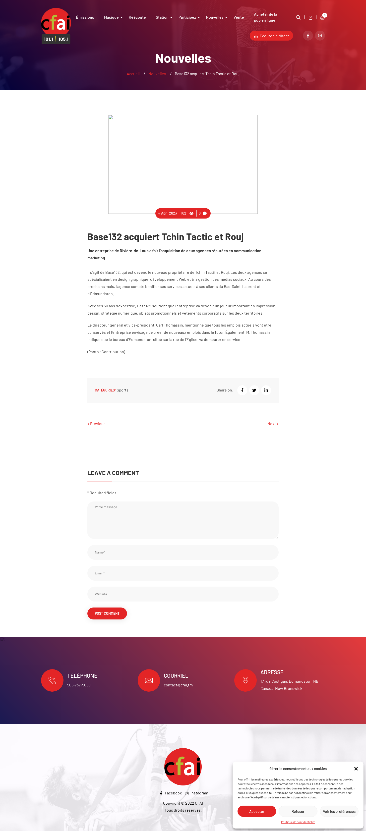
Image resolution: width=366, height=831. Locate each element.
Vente (239, 17)
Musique (111, 17)
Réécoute (137, 17)
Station (162, 17)
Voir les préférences (339, 811)
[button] (356, 768)
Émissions (85, 17)
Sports (122, 390)
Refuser (298, 811)
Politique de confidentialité (298, 822)
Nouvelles (215, 17)
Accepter (256, 811)
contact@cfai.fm (178, 684)
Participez (187, 17)
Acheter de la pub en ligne (265, 17)
